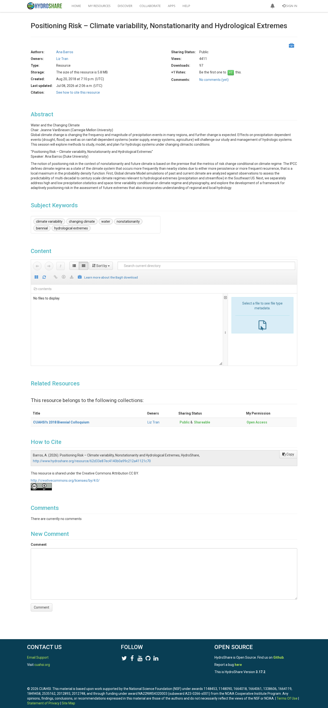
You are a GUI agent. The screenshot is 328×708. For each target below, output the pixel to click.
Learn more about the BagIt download (111, 277)
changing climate (82, 221)
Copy (290, 454)
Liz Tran (153, 422)
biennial (42, 228)
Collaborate (150, 6)
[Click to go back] (37, 266)
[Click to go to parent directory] (60, 266)
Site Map (68, 703)
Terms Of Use (287, 698)
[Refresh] (44, 277)
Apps (171, 6)
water (105, 221)
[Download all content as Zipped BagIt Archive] (79, 277)
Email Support (38, 657)
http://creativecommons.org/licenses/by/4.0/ (65, 480)
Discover (125, 6)
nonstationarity (128, 221)
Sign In (291, 6)
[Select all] (36, 277)
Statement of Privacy (43, 703)
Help (186, 6)
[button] (273, 6)
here (238, 665)
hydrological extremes (71, 228)
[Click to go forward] (49, 266)
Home (76, 6)
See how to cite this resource (78, 92)
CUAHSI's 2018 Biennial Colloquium (61, 422)
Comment (39, 544)
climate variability (49, 221)
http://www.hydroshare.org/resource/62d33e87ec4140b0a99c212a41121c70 (92, 461)
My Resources (99, 6)
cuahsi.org (42, 665)
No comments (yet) (214, 80)
